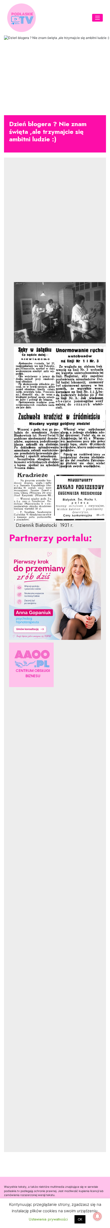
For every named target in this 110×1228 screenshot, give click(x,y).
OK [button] (80, 1219)
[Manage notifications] (97, 1216)
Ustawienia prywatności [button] (48, 1219)
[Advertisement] (55, 224)
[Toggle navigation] (97, 18)
